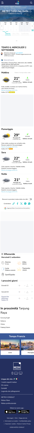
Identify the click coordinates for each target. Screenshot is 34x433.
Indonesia (6, 6)
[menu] (2, 2)
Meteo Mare (5, 400)
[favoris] (30, 11)
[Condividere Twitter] (21, 203)
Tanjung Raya (17, 6)
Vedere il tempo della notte (23, 72)
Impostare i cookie (10, 424)
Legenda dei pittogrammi (10, 391)
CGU (16, 418)
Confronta (25, 34)
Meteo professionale (8, 403)
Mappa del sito (23, 418)
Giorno (7, 34)
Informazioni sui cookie (11, 421)
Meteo (2, 6)
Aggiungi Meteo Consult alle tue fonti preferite (18, 208)
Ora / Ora (16, 34)
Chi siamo (4, 385)
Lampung (12, 6)
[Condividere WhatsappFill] (29, 203)
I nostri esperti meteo (9, 382)
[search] (31, 2)
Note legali (10, 418)
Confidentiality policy (25, 421)
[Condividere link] (13, 203)
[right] (32, 26)
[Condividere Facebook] (17, 203)
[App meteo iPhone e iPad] (10, 412)
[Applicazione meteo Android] (23, 412)
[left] (1, 26)
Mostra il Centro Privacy (24, 424)
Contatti (4, 388)
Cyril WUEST (19, 53)
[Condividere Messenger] (25, 203)
